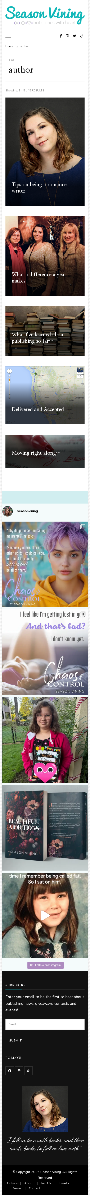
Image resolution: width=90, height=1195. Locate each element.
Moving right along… (36, 453)
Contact (34, 1188)
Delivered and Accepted (38, 409)
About (29, 1183)
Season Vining (50, 1172)
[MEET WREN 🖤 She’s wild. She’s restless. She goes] (45, 564)
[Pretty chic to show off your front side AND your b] (45, 828)
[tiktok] (28, 1070)
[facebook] (9, 1070)
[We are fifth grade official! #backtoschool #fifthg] (45, 740)
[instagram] (19, 1070)
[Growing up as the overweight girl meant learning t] (45, 915)
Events (64, 1183)
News (17, 1188)
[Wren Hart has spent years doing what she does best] (45, 652)
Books (10, 1183)
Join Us (46, 1183)
